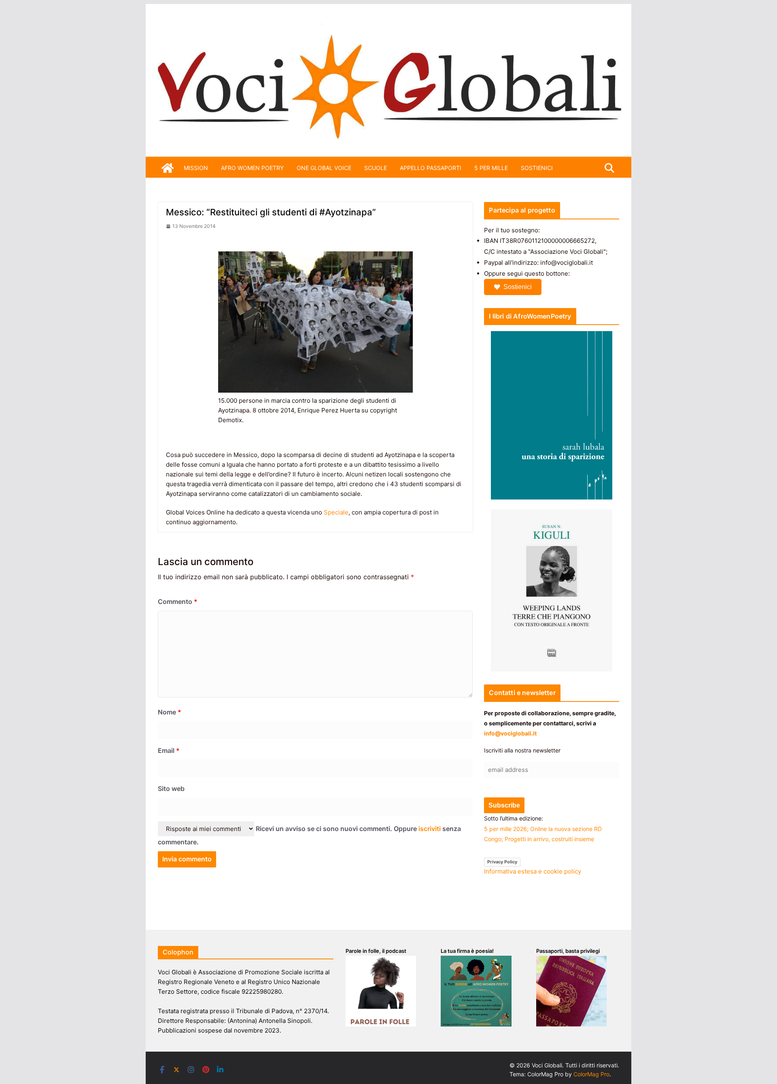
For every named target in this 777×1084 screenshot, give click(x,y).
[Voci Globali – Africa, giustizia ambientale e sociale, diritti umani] (388, 28)
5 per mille (491, 167)
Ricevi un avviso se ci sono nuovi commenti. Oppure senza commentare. (309, 835)
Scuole (375, 167)
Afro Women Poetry (252, 167)
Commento (177, 601)
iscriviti (429, 829)
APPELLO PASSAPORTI (430, 167)
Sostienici (517, 286)
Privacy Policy (502, 862)
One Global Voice (324, 167)
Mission (196, 167)
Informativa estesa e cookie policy (532, 871)
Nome (169, 712)
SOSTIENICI (537, 167)
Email (169, 750)
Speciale (336, 512)
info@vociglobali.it (510, 733)
